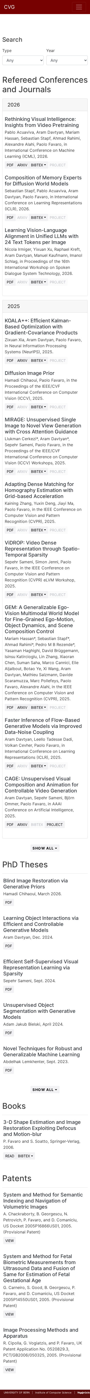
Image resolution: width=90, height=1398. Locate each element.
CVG (9, 7)
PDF (8, 902)
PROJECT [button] (55, 824)
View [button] (9, 1240)
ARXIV (22, 217)
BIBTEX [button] (37, 165)
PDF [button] (10, 165)
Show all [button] (43, 848)
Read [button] (9, 1156)
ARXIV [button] (22, 165)
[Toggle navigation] (79, 7)
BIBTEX (37, 824)
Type (7, 50)
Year (50, 50)
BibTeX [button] (24, 1156)
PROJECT (58, 165)
